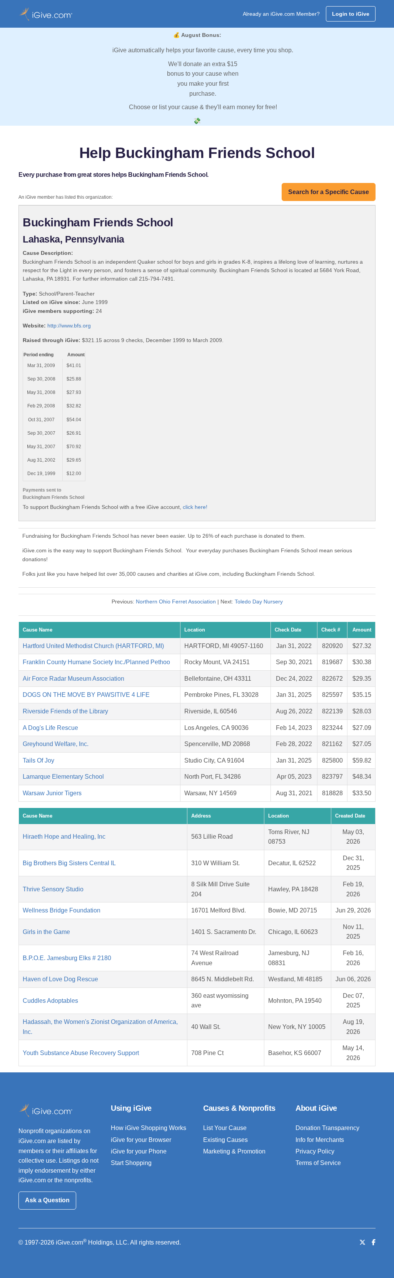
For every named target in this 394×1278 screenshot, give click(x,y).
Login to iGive (350, 14)
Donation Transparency (327, 1128)
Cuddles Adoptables (50, 1000)
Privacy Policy (315, 1151)
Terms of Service (318, 1163)
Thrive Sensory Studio (53, 889)
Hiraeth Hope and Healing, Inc (64, 836)
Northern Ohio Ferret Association (176, 601)
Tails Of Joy (38, 760)
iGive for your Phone (139, 1151)
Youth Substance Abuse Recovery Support (81, 1053)
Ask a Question (47, 1200)
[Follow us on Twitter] (362, 1242)
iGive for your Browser (141, 1140)
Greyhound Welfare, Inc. (55, 744)
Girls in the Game (46, 932)
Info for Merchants (320, 1140)
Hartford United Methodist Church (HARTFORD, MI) (93, 646)
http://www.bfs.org (69, 325)
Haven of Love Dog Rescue (60, 979)
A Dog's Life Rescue (50, 728)
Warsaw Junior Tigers (52, 793)
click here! (195, 507)
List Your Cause (225, 1128)
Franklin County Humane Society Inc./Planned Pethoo (96, 662)
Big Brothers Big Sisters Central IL (69, 863)
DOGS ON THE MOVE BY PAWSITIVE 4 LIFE (86, 694)
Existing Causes (225, 1140)
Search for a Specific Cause (328, 192)
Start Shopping (131, 1163)
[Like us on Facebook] (374, 1242)
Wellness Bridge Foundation (61, 910)
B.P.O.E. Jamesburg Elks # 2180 (67, 958)
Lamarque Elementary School (63, 776)
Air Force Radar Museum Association (73, 678)
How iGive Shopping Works (148, 1128)
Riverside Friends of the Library (65, 711)
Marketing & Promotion (234, 1151)
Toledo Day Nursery (259, 601)
